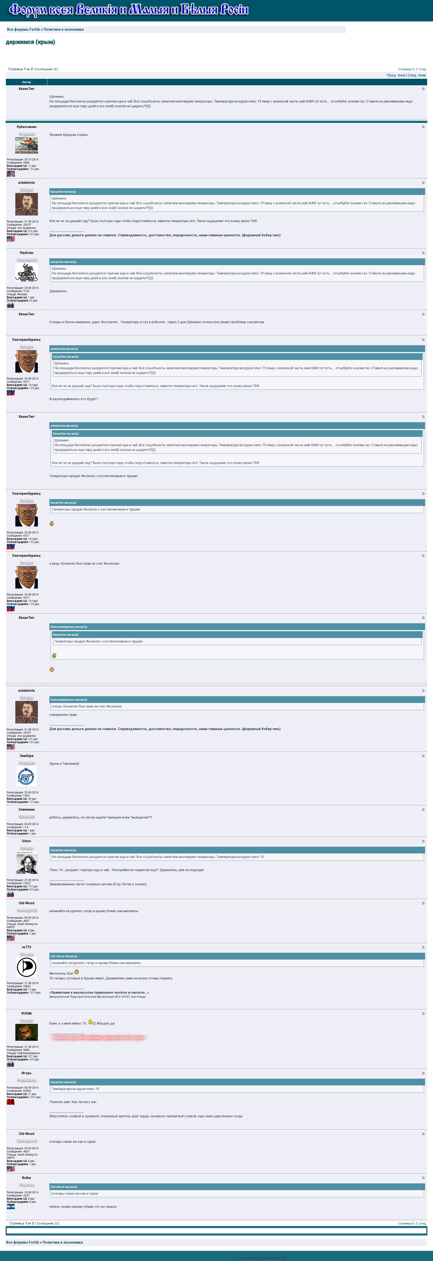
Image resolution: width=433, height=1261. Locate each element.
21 (29, 1094)
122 (31, 802)
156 (31, 169)
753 (30, 886)
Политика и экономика (64, 30)
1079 (32, 992)
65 (30, 300)
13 (29, 989)
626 (30, 231)
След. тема (417, 75)
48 (29, 798)
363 (31, 234)
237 (30, 1056)
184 (30, 385)
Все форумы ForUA (23, 30)
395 (31, 1059)
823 (31, 889)
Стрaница (405, 69)
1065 (32, 1097)
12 (29, 165)
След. (423, 69)
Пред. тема (396, 75)
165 (31, 388)
